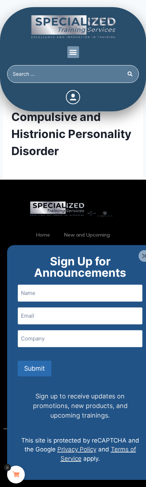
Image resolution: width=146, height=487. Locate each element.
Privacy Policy (76, 449)
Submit (34, 368)
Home (43, 235)
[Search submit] (131, 74)
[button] (73, 52)
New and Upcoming (87, 235)
